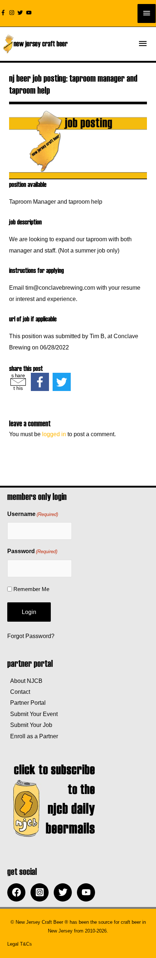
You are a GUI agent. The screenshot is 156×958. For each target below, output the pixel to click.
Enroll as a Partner (32, 736)
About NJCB (24, 680)
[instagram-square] (41, 892)
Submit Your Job (29, 725)
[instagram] (12, 12)
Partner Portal (26, 702)
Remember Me (31, 589)
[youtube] (29, 12)
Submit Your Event (32, 714)
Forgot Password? (30, 636)
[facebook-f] (4, 12)
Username (32, 514)
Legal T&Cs (19, 944)
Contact (18, 691)
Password (32, 551)
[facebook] (18, 892)
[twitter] (21, 12)
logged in (54, 434)
